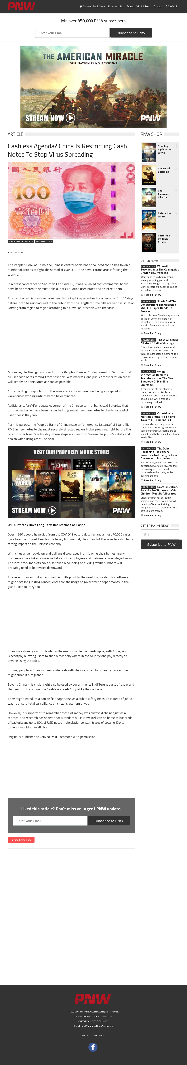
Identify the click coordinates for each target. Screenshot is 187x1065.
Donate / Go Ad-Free (138, 6)
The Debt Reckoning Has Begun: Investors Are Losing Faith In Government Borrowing (159, 453)
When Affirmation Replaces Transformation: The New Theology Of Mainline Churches (157, 378)
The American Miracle (163, 194)
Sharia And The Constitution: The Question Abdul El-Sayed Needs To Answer (158, 306)
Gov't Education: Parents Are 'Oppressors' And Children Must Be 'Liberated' (159, 490)
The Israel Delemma (164, 170)
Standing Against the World (164, 149)
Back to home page (21, 840)
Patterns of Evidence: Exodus (164, 239)
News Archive (115, 6)
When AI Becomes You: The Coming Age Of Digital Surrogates (160, 270)
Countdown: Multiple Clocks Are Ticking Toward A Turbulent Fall (158, 417)
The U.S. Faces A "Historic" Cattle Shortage (159, 341)
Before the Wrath (164, 215)
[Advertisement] (71, 339)
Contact (158, 6)
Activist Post (48, 736)
